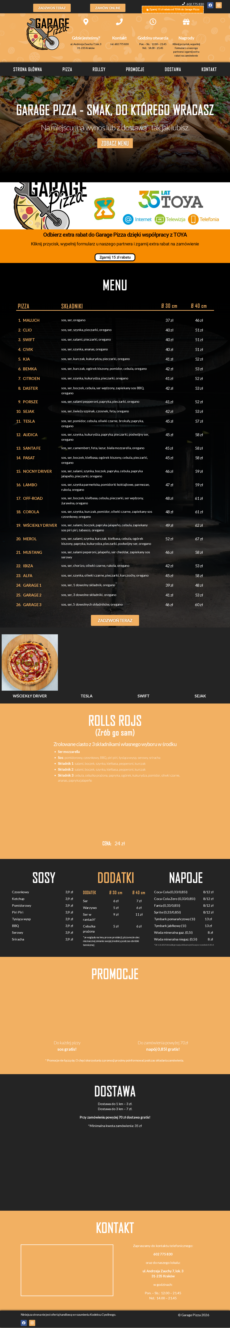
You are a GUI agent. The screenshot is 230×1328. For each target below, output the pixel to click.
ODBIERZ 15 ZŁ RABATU (161, 696)
